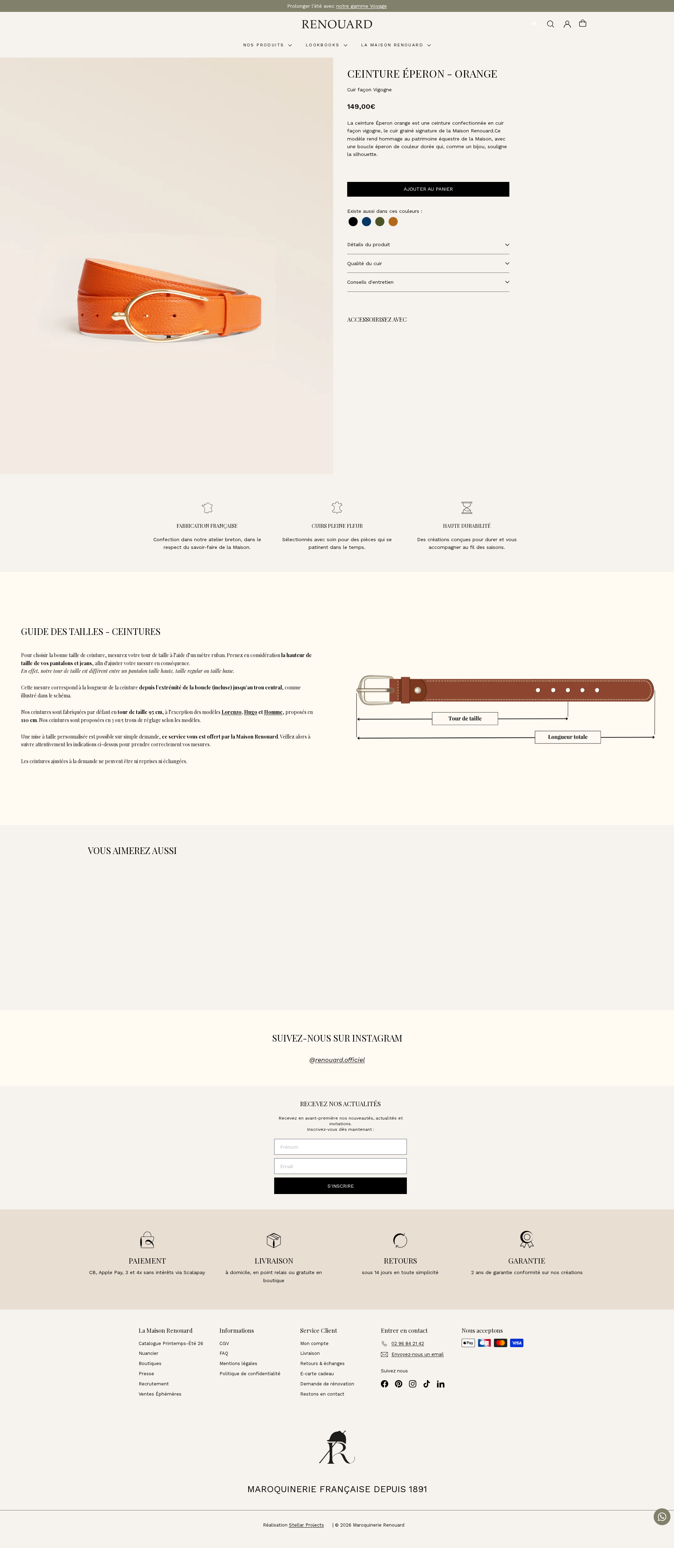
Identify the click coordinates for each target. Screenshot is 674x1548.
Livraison (310, 1353)
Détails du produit (368, 244)
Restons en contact (322, 1394)
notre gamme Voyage (361, 6)
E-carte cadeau (317, 1373)
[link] (399, 365)
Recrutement (154, 1383)
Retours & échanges (322, 1363)
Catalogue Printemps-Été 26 (171, 1343)
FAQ (223, 1353)
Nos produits (264, 44)
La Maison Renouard (393, 44)
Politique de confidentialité (249, 1373)
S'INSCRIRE (341, 1186)
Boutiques (150, 1363)
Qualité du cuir (364, 263)
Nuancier (148, 1353)
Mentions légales (238, 1363)
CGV (224, 1343)
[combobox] (534, 24)
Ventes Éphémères (160, 1394)
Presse (146, 1373)
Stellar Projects (306, 1525)
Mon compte (314, 1343)
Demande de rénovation (327, 1383)
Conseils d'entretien (370, 282)
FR (534, 24)
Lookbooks (324, 44)
